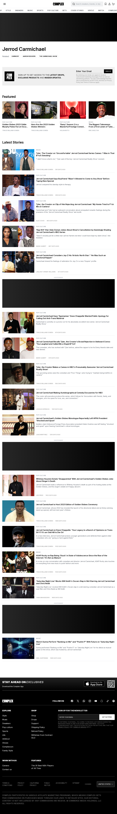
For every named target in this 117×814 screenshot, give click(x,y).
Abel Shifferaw (42, 658)
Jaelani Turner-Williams (46, 272)
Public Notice (47, 784)
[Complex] (58, 4)
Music (91, 122)
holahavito (64, 130)
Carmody (15, 56)
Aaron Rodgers (29, 56)
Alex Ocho (40, 221)
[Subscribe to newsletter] (107, 717)
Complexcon (7, 747)
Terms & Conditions (7, 784)
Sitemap (76, 783)
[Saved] (105, 4)
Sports (5, 731)
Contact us (7, 769)
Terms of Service (89, 82)
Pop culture (7, 727)
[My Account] (109, 4)
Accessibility (61, 783)
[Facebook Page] (72, 701)
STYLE (8, 10)
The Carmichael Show (48, 56)
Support (35, 723)
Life (3, 735)
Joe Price (39, 495)
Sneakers (6, 723)
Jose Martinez (41, 434)
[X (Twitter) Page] (78, 701)
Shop (33, 715)
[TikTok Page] (107, 701)
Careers (5, 765)
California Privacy (34, 784)
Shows (5, 743)
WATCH (101, 10)
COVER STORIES (77, 10)
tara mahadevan (42, 597)
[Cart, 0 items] (113, 4)
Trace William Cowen (10, 130)
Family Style (7, 750)
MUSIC (30, 10)
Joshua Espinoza (42, 409)
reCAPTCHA (94, 80)
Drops (34, 719)
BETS (64, 10)
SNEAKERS (19, 10)
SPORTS (40, 10)
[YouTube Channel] (96, 701)
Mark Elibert (41, 246)
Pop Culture (7, 122)
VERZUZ (91, 10)
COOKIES (88, 784)
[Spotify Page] (113, 701)
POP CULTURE (52, 10)
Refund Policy (37, 731)
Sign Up (108, 71)
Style (4, 715)
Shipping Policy (38, 727)
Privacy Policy (63, 727)
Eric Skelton (94, 130)
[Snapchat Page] (102, 701)
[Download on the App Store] (94, 684)
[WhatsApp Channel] (84, 701)
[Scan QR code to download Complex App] (111, 684)
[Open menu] (4, 4)
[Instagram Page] (90, 701)
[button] (106, 784)
